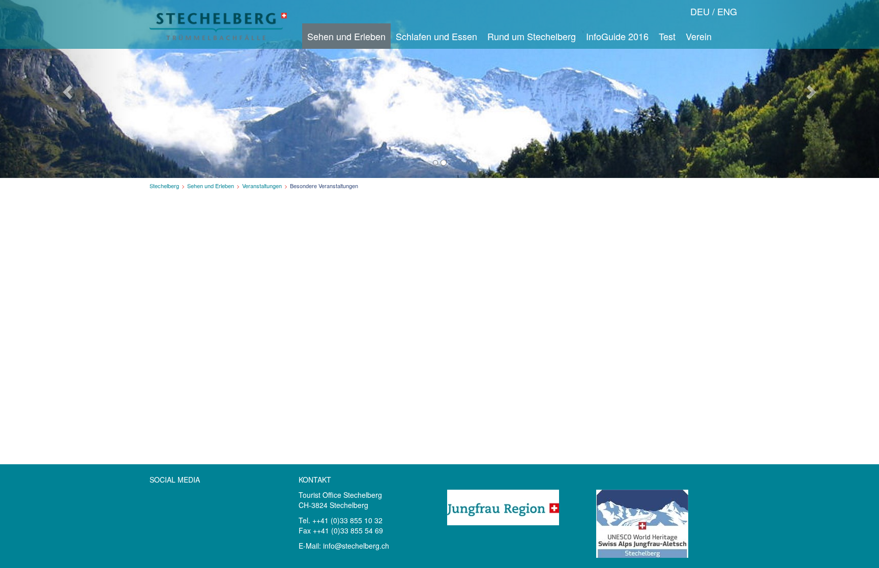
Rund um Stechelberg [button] (531, 36)
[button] (66, 89)
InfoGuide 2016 (617, 36)
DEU (700, 11)
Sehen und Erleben (210, 186)
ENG (727, 11)
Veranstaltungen (262, 186)
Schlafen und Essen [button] (436, 36)
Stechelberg (164, 186)
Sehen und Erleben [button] (346, 36)
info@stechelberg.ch (356, 546)
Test (667, 36)
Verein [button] (699, 36)
